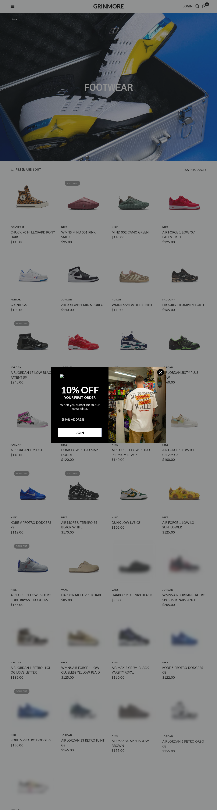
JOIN (80, 433)
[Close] (161, 372)
